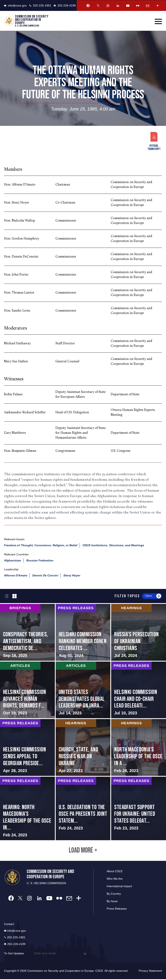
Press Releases (117, 908)
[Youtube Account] (127, 5)
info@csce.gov (17, 5)
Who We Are (115, 878)
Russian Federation (40, 560)
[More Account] (157, 5)
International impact (119, 886)
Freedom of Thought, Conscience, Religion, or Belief (41, 545)
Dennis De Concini (45, 575)
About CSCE (115, 871)
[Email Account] (147, 5)
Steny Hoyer (71, 575)
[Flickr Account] (137, 5)
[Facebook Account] (88, 5)
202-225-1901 (42, 5)
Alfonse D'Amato (15, 575)
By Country (114, 893)
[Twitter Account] (98, 5)
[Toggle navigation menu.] (158, 21)
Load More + (83, 850)
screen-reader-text (27, 632)
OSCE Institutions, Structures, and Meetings (113, 545)
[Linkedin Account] (117, 5)
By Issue (112, 901)
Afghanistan (12, 560)
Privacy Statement (150, 970)
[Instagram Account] (107, 5)
